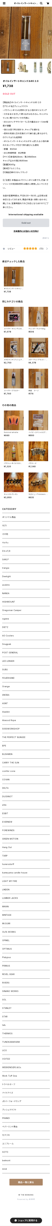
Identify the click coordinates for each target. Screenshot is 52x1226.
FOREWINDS (8, 830)
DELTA (5, 788)
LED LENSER (8, 661)
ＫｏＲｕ (5, 542)
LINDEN (6, 889)
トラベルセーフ (8, 1084)
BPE (4, 745)
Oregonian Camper (11, 610)
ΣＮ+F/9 (6, 551)
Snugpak (6, 644)
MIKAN (5, 906)
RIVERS (6, 982)
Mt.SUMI (6, 923)
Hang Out (7, 847)
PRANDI (6, 1118)
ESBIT (5, 813)
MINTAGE (7, 915)
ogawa (5, 619)
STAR (5, 1016)
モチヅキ (6, 1135)
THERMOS (7, 1033)
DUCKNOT (7, 796)
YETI (4, 525)
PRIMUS (6, 966)
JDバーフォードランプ (11, 1101)
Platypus (6, 957)
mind (4, 1169)
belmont (6, 1160)
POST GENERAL (10, 652)
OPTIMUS (7, 949)
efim (4, 805)
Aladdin (6, 712)
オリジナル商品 (9, 517)
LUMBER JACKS (10, 898)
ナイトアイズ (7, 1093)
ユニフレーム (8, 1143)
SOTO (5, 1152)
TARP (5, 856)
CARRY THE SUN (10, 762)
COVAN (6, 779)
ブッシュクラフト (9, 1109)
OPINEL (6, 940)
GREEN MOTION (10, 839)
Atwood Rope (9, 720)
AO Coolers (8, 635)
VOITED (6, 1059)
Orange (6, 686)
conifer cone (8, 771)
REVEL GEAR (8, 974)
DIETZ (5, 627)
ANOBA (5, 695)
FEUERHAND (8, 678)
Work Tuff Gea (9, 1076)
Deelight (6, 576)
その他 (5, 534)
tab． (4, 1025)
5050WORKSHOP (11, 729)
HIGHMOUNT (8, 602)
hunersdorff (8, 864)
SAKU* (5, 559)
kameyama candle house (14, 872)
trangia (5, 568)
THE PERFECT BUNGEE (13, 737)
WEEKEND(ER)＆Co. (12, 1067)
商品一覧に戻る (26, 1182)
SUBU (5, 669)
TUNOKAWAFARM (11, 1042)
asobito (6, 585)
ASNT (5, 703)
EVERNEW (7, 822)
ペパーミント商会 (9, 1126)
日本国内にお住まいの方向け (26, 231)
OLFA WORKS (9, 932)
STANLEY (7, 1008)
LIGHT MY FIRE (9, 881)
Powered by (23, 1199)
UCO (4, 1050)
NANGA (5, 593)
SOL (4, 999)
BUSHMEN (7, 754)
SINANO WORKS (10, 991)
